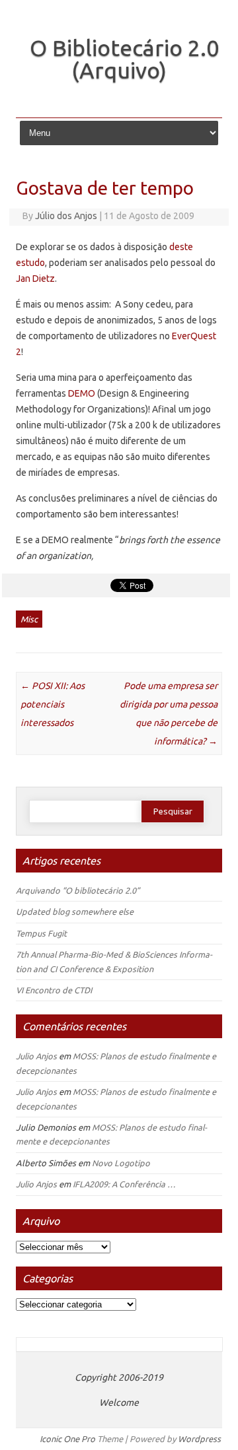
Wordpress (199, 1438)
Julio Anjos (36, 1056)
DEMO (81, 393)
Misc (29, 619)
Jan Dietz (35, 278)
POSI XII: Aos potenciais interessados (52, 704)
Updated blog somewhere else (75, 911)
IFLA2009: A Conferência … (124, 1184)
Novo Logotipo (121, 1163)
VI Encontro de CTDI (54, 990)
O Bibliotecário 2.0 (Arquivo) (124, 58)
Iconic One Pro (67, 1438)
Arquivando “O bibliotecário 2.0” (77, 890)
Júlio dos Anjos (66, 216)
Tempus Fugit (41, 933)
